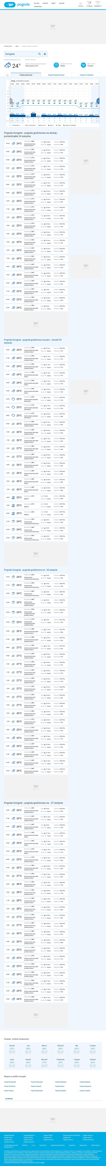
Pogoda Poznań (28, 1139)
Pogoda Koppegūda (85, 1086)
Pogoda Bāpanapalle (37, 1091)
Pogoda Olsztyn (87, 1137)
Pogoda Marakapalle (10, 1082)
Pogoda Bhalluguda (60, 1082)
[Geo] (45, 54)
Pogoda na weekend (86, 75)
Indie (17, 46)
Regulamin (72, 1145)
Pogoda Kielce (8, 1137)
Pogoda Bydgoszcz (29, 1135)
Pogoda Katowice (88, 1135)
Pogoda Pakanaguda (37, 1082)
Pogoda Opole (8, 1139)
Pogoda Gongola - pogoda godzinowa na (24, 570)
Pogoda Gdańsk (48, 1135)
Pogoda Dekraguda (60, 1091)
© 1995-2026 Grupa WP (11, 1145)
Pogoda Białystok (9, 1135)
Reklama (24, 1145)
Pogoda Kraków (28, 1137)
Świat (53, 3)
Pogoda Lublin (47, 1137)
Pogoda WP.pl (8, 46)
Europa (45, 3)
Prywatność (42, 1145)
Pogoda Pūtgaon (9, 1091)
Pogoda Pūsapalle (85, 1091)
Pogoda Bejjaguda (85, 1082)
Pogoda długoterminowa (56, 75)
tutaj (43, 1162)
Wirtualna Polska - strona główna (10, 5)
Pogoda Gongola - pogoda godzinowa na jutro (27, 340)
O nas (33, 1145)
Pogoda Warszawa (88, 1139)
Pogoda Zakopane (29, 1142)
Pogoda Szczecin (68, 1139)
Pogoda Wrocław (9, 1142)
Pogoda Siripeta (59, 1086)
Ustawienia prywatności (58, 1145)
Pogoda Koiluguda (36, 1086)
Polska (36, 3)
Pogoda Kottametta (9, 1086)
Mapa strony (83, 1145)
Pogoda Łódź (67, 1137)
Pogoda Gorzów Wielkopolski (71, 1135)
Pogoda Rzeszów (48, 1139)
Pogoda (23, 4)
